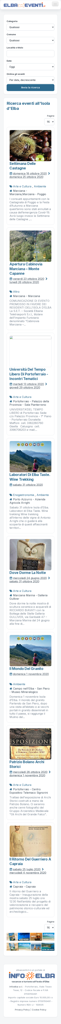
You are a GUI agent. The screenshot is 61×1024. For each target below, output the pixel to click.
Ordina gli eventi (16, 74)
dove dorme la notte (27, 573)
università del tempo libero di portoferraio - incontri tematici (28, 374)
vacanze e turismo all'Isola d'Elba (30, 981)
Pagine (50, 115)
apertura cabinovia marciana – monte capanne (25, 269)
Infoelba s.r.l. (16, 986)
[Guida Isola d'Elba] (30, 936)
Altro (16, 291)
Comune (11, 34)
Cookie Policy (39, 1009)
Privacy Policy (22, 1009)
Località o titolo (15, 47)
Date (9, 60)
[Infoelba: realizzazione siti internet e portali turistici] (32, 975)
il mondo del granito (26, 669)
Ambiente (40, 186)
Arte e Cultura (22, 186)
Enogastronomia (23, 495)
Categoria (12, 21)
